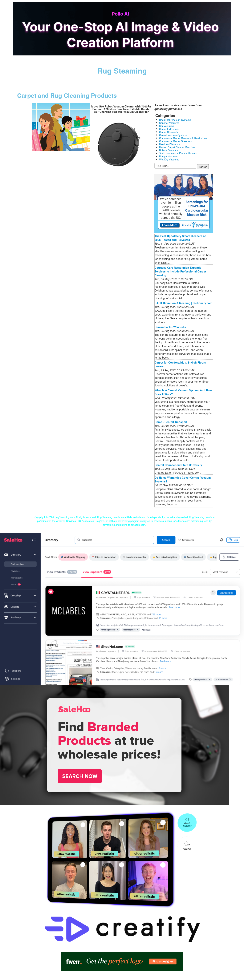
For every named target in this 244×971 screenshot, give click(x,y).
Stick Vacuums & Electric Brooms (178, 153)
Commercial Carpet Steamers (175, 141)
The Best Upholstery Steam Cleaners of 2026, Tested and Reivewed (180, 238)
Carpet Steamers (168, 132)
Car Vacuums (166, 126)
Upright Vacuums (168, 156)
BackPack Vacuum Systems (175, 120)
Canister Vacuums (169, 123)
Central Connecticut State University (178, 465)
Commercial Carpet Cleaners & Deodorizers (183, 138)
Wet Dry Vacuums (169, 159)
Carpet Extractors (169, 129)
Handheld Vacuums (170, 144)
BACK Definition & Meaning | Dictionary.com (183, 303)
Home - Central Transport (171, 422)
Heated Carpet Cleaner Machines (177, 147)
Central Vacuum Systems (173, 135)
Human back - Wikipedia (170, 327)
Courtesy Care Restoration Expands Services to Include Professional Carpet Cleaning (180, 271)
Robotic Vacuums (169, 150)
